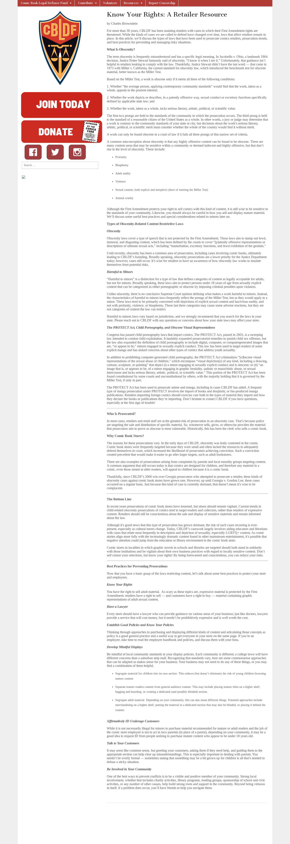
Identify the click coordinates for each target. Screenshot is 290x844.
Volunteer (110, 3)
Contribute (85, 3)
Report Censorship (162, 3)
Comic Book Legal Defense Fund (44, 3)
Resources (131, 3)
